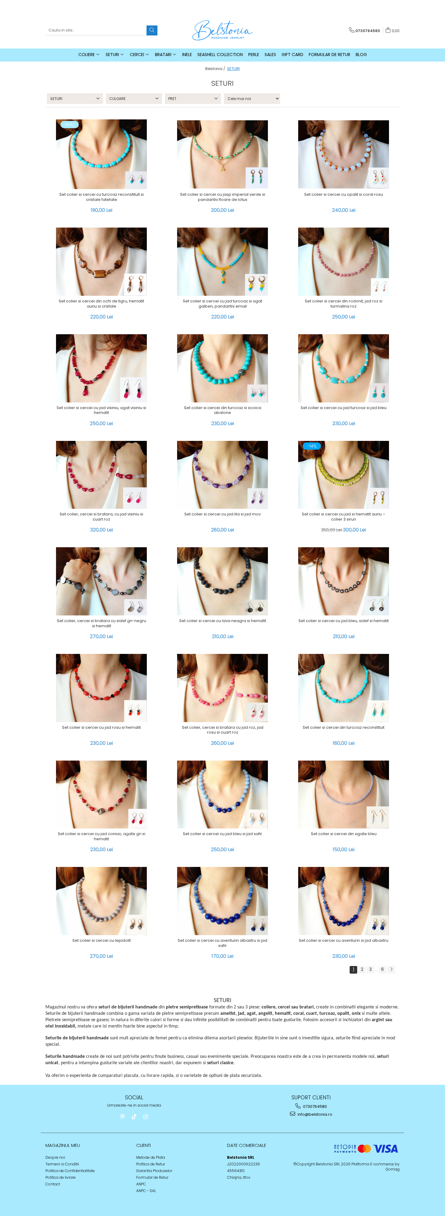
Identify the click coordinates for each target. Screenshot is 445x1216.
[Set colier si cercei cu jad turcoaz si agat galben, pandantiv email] (222, 262)
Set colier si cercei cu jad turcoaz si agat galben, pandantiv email (222, 304)
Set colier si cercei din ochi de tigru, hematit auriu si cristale (101, 304)
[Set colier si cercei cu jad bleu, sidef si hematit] (343, 581)
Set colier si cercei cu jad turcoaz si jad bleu (344, 408)
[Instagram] (145, 1116)
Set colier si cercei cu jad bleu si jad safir (222, 834)
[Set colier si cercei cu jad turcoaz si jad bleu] (343, 368)
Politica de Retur (150, 1164)
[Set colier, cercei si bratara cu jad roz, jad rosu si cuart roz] (222, 688)
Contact (52, 1184)
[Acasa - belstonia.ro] (222, 30)
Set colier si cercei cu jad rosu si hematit (101, 727)
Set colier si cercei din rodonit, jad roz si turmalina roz (343, 304)
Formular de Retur (329, 55)
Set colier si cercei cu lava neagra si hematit (222, 621)
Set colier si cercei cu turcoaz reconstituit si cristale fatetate (101, 197)
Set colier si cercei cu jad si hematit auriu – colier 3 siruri (343, 517)
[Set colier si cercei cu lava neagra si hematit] (222, 581)
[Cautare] (152, 30)
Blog (361, 55)
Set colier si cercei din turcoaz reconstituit (343, 727)
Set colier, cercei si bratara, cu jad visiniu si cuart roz (101, 517)
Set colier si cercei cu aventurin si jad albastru (343, 940)
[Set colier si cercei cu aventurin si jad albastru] (343, 901)
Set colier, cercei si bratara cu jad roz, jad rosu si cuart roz (222, 730)
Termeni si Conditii (62, 1164)
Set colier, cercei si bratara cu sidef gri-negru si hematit (101, 623)
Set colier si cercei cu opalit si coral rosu (343, 194)
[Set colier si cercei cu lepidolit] (101, 901)
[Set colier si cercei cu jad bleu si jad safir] (222, 795)
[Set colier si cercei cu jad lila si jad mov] (222, 475)
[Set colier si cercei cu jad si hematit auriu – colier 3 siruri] (343, 475)
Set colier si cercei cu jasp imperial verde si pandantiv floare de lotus (222, 197)
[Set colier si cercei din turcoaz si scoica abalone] (222, 368)
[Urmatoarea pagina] (391, 970)
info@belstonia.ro (314, 1114)
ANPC (141, 1184)
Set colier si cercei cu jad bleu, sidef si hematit (343, 621)
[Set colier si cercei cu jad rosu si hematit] (101, 688)
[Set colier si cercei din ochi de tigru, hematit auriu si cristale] (101, 262)
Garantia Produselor (154, 1170)
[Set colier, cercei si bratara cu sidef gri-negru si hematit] (101, 581)
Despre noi (55, 1157)
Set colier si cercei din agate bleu (344, 834)
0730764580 (314, 1106)
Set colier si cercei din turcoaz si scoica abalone (222, 410)
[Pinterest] (122, 1116)
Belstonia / (215, 68)
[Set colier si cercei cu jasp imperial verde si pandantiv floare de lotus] (222, 154)
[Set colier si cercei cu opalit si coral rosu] (343, 154)
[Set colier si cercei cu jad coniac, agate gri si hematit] (101, 795)
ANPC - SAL (146, 1190)
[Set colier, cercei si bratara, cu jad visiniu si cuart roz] (101, 475)
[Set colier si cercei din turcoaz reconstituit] (343, 688)
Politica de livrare (60, 1177)
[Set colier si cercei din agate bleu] (343, 795)
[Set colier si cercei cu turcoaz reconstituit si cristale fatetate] (101, 154)
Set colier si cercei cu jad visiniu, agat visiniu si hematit (101, 410)
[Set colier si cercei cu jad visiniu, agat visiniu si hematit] (101, 368)
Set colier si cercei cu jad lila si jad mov (222, 514)
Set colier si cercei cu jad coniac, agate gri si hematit (101, 836)
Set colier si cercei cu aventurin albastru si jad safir (222, 943)
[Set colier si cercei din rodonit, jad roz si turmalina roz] (343, 262)
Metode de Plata (150, 1157)
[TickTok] (134, 1116)
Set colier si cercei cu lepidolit (101, 940)
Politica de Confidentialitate (70, 1170)
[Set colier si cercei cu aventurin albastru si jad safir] (222, 901)
